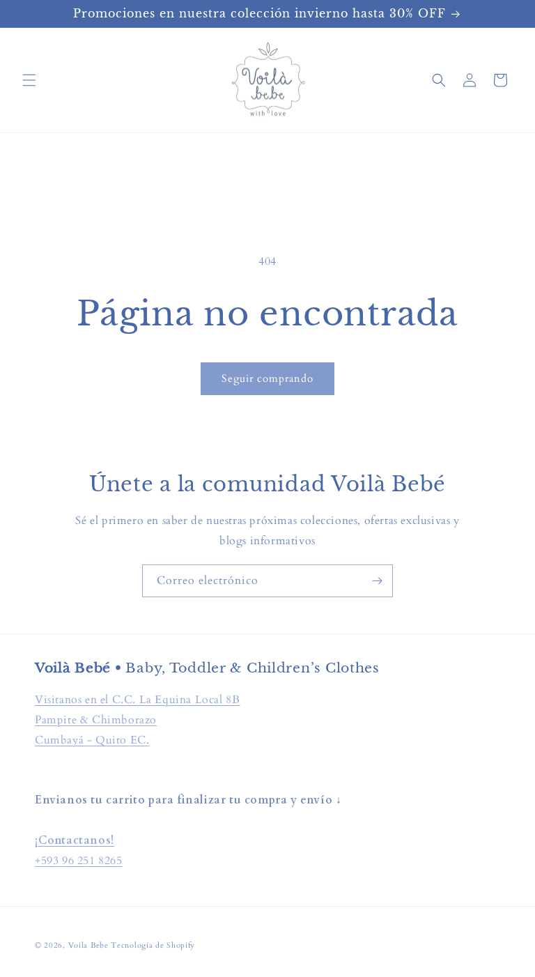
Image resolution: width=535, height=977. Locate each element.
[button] (29, 80)
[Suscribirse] (377, 580)
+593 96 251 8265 (79, 860)
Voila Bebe (89, 945)
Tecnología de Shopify (153, 945)
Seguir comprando (267, 378)
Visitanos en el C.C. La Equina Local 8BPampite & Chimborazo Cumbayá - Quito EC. (137, 720)
